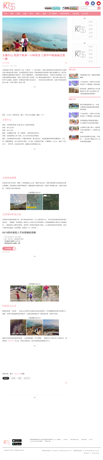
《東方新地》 (83, 439)
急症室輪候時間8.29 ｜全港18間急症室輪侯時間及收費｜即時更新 (90, 107)
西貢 (19, 378)
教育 (18, 13)
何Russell (18, 374)
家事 (12, 13)
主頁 (5, 13)
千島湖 (13, 378)
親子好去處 (5, 63)
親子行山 (27, 378)
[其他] (66, 63)
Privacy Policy (95, 453)
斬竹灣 (10, 341)
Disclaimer (86, 453)
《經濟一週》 (47, 441)
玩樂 (24, 13)
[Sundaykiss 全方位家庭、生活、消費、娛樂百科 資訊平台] (17, 6)
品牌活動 (76, 13)
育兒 (31, 13)
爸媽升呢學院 (64, 13)
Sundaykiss (5, 65)
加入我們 (85, 13)
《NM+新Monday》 (74, 439)
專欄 (44, 13)
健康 (37, 13)
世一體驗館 (53, 13)
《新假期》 (59, 439)
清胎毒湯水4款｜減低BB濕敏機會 (90, 76)
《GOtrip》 (65, 439)
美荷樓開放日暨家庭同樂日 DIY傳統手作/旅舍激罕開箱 (89, 122)
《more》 (90, 439)
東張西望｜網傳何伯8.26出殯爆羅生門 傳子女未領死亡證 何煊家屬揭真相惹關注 (90, 91)
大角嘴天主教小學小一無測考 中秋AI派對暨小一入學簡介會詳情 (90, 130)
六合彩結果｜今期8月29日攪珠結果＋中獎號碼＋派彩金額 (90, 83)
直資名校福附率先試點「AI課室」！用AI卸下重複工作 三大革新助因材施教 (90, 139)
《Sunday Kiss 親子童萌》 (36, 441)
